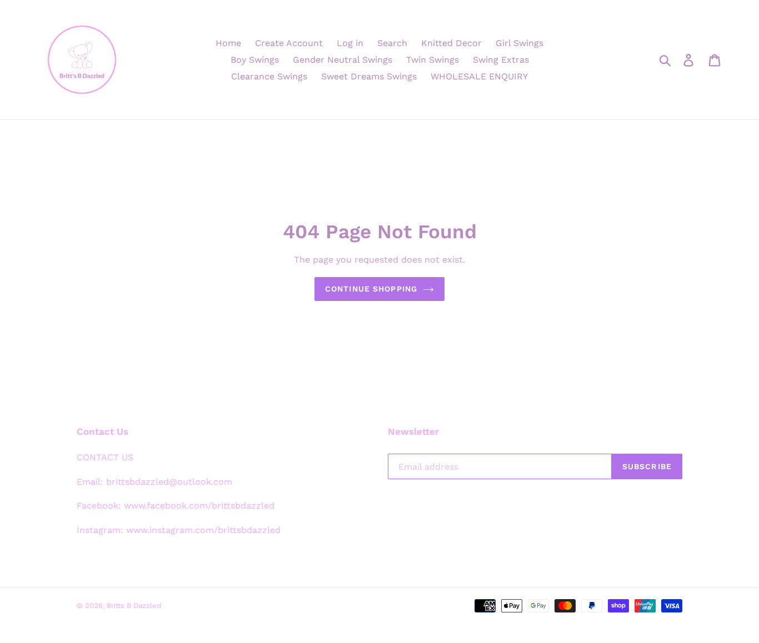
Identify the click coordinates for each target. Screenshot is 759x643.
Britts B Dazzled (134, 605)
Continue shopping (371, 288)
